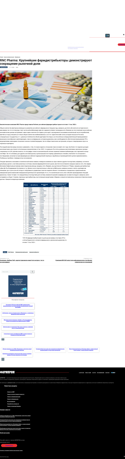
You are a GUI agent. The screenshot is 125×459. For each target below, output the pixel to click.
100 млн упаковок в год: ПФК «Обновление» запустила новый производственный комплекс (17, 349)
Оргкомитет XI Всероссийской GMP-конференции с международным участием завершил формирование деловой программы (18, 306)
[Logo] (7, 372)
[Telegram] (117, 456)
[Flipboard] (122, 33)
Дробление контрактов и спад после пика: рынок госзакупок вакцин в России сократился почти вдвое (17, 354)
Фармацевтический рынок (21, 252)
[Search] (32, 271)
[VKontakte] (122, 35)
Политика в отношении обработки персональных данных (11, 450)
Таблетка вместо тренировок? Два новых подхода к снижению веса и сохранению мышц (18, 327)
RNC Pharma (11, 252)
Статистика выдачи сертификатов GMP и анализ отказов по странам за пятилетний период (18, 334)
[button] (116, 34)
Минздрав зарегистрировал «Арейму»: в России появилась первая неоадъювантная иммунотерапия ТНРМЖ (18, 320)
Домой (1, 57)
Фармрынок (17, 57)
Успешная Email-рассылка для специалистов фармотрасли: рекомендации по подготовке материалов (50, 349)
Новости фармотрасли (9, 57)
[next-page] (3, 339)
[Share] (124, 33)
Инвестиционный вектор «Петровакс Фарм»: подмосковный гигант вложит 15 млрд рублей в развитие (83, 349)
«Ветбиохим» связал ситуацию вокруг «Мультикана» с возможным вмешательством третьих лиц (18, 313)
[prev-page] (2, 339)
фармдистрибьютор (34, 252)
